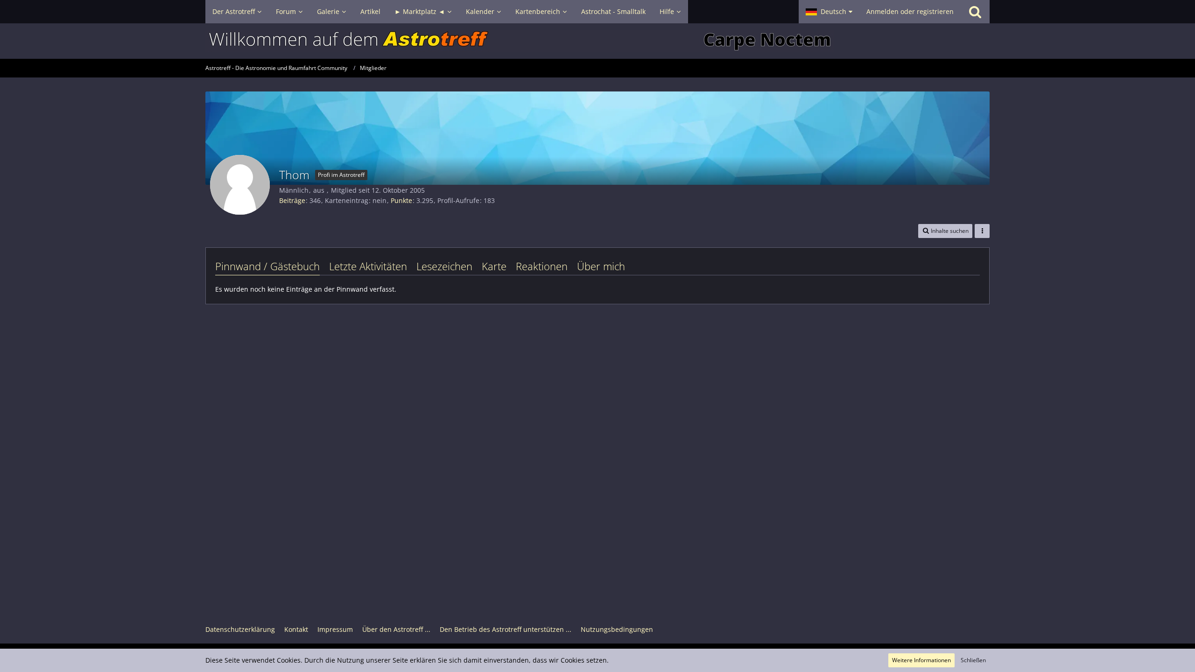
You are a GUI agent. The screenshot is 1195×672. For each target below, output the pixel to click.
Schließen (973, 660)
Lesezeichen (444, 266)
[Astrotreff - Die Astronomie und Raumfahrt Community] (597, 41)
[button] (829, 11)
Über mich (601, 266)
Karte (494, 266)
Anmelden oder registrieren (910, 11)
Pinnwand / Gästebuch (267, 266)
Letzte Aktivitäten (368, 266)
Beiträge (292, 200)
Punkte (401, 200)
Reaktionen (542, 266)
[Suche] (975, 11)
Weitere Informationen (921, 660)
